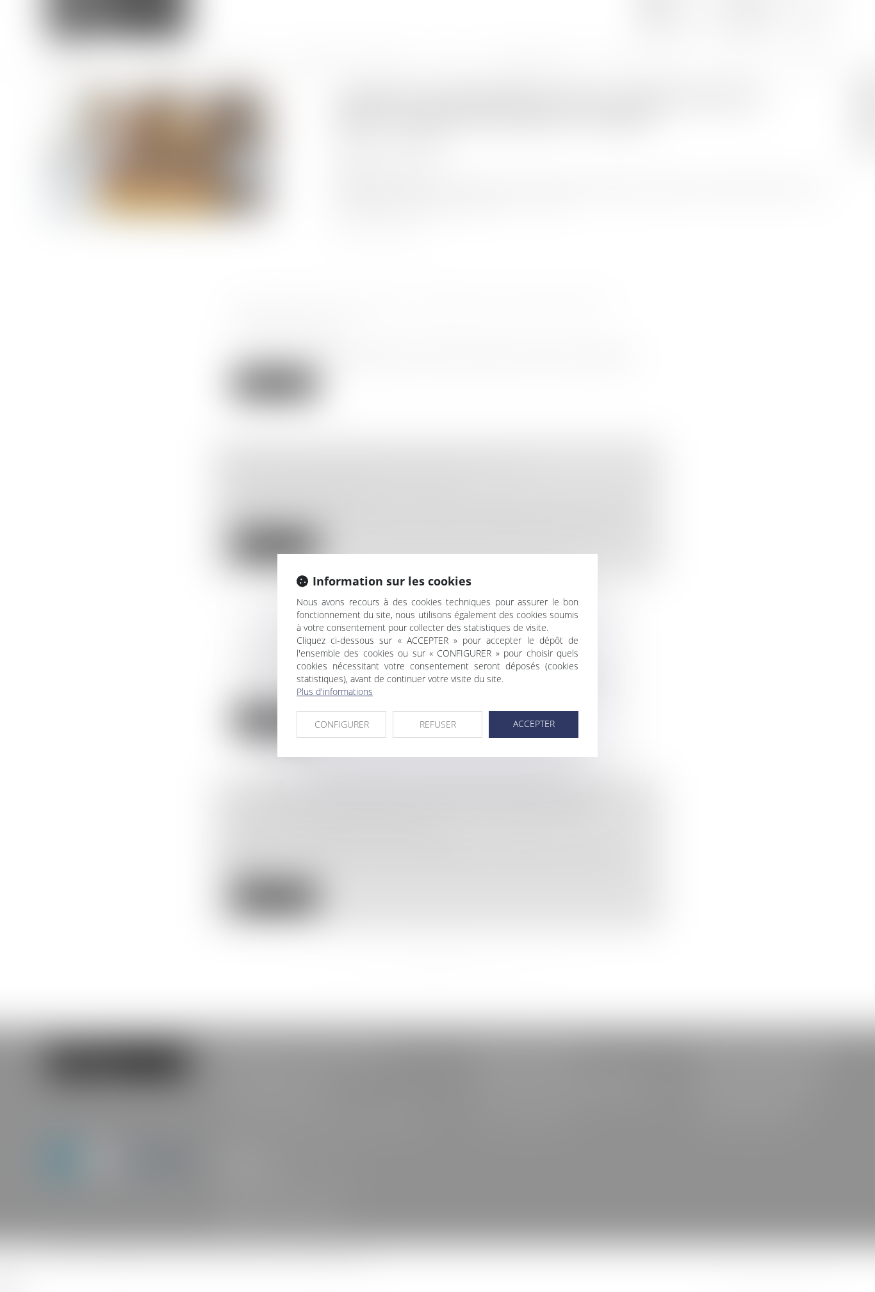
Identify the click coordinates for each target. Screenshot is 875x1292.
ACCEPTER (534, 723)
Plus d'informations (335, 691)
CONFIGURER (342, 724)
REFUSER (438, 724)
